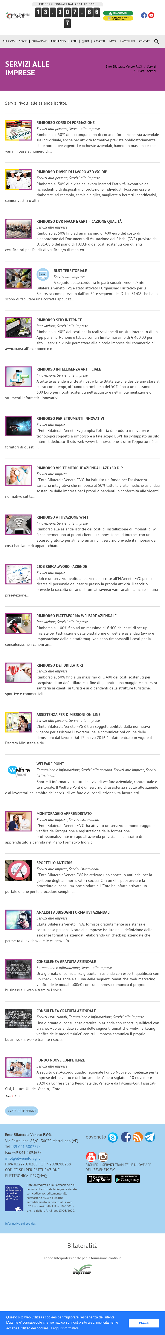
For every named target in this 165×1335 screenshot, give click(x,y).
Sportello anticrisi (55, 863)
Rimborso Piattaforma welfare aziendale (76, 616)
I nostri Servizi (146, 71)
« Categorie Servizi (22, 1111)
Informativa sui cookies (20, 1223)
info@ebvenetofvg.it (22, 1158)
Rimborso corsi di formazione (66, 123)
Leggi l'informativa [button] (65, 1328)
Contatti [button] (144, 41)
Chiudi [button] (144, 1323)
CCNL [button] (74, 41)
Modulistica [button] (59, 41)
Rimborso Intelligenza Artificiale (69, 369)
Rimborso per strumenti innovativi (70, 418)
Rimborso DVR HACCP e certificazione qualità (79, 221)
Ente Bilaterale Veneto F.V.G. (124, 66)
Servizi (151, 66)
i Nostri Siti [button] (127, 41)
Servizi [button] (23, 41)
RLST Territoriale (70, 271)
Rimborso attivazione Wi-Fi (62, 517)
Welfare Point (50, 764)
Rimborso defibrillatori (60, 665)
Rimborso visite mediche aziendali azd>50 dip (80, 468)
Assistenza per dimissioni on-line (68, 714)
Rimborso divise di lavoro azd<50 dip (72, 172)
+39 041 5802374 (26, 1146)
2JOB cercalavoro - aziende (62, 566)
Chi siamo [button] (9, 41)
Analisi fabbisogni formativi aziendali (73, 912)
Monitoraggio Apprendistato (64, 813)
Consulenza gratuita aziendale (66, 962)
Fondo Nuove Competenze (61, 1060)
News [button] (112, 41)
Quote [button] (85, 41)
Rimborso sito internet (59, 320)
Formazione (39, 41)
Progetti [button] (99, 41)
